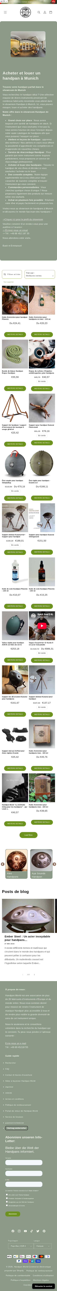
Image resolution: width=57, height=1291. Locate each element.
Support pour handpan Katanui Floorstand (41, 426)
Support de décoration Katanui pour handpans (14, 698)
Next (54, 864)
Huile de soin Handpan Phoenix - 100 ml (15, 590)
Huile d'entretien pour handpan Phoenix (14, 318)
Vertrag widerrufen (16, 1128)
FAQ (7, 1069)
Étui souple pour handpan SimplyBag (12, 482)
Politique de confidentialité (18, 1275)
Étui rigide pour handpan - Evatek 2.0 (39, 482)
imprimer (9, 1087)
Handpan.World (21, 1267)
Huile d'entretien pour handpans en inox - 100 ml (40, 318)
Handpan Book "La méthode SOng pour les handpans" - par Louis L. (14, 807)
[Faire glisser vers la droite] (34, 975)
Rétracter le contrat (43, 1286)
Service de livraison (14, 1117)
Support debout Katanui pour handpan (41, 698)
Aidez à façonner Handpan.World (20, 1081)
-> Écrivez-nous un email (15, 230)
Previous (3, 864)
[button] (5, 12)
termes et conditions (14, 1099)
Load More (28, 835)
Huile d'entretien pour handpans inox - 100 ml (38, 752)
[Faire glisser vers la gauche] (23, 975)
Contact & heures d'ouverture (18, 1075)
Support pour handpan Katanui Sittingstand (41, 536)
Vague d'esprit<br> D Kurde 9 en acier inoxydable (41, 644)
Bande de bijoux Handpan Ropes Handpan (12, 372)
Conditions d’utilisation (43, 1275)
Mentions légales (41, 1280)
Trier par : (30, 273)
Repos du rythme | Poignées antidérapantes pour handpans (41, 372)
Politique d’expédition (20, 1280)
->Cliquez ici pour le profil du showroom (23, 219)
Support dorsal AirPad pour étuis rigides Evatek (13, 752)
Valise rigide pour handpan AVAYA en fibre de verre (13, 644)
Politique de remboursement (18, 1105)
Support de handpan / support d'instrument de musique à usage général (14, 427)
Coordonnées (30, 1285)
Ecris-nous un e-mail (15, 1043)
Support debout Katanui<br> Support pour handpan (13, 536)
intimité (8, 1093)
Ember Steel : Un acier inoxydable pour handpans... (27, 938)
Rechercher (10, 1063)
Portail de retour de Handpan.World (21, 1111)
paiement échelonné (14, 1123)
